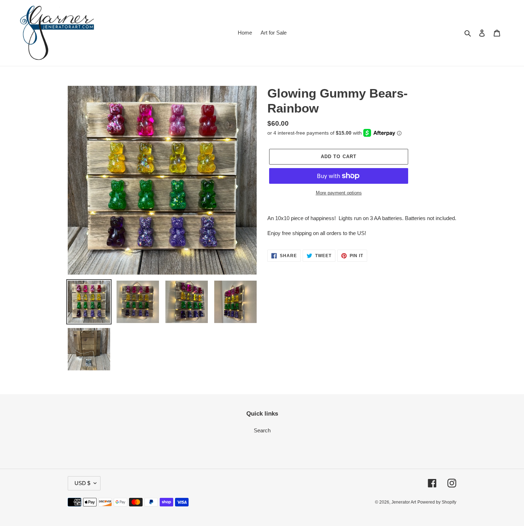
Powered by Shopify (436, 502)
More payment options (339, 193)
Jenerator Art (403, 502)
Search (262, 430)
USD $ (82, 483)
